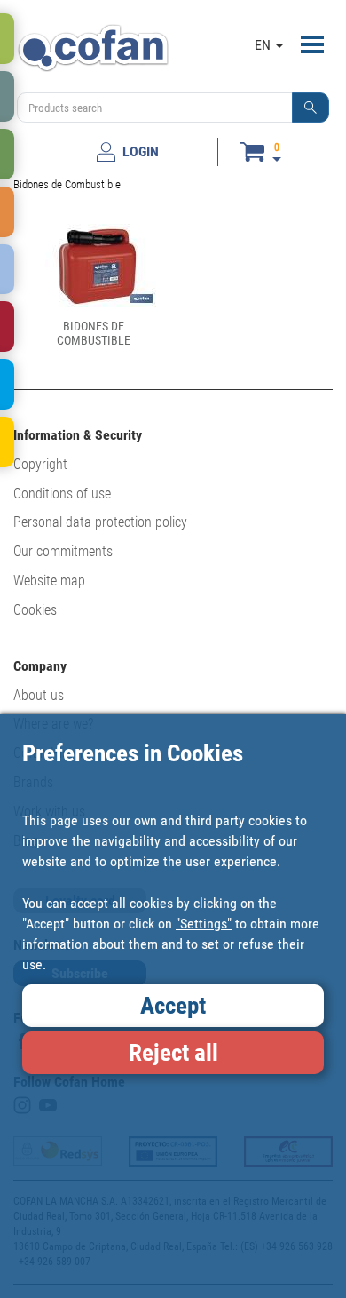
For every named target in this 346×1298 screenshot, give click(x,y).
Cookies (35, 609)
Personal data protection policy (100, 522)
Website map (49, 580)
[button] (310, 107)
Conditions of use (62, 493)
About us (38, 695)
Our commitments (63, 551)
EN (264, 44)
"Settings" (204, 923)
